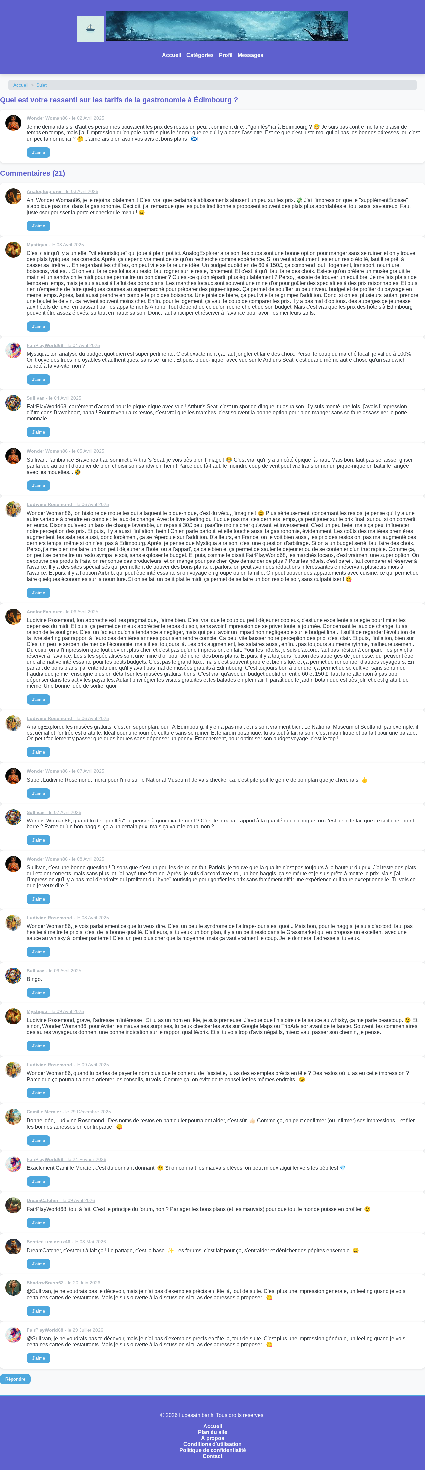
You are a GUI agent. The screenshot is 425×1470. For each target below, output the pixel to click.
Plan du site (212, 1432)
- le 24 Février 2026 (66, 1159)
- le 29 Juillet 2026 (65, 1330)
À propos (212, 1438)
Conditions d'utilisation (212, 1444)
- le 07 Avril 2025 (65, 771)
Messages (250, 55)
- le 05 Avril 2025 (65, 451)
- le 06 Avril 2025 (68, 504)
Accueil (171, 55)
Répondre (15, 1379)
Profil (225, 55)
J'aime (38, 152)
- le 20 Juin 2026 (63, 1282)
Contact (212, 1456)
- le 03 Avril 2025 (62, 191)
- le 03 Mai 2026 (66, 1241)
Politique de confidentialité (212, 1450)
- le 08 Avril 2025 (65, 859)
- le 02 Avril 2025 (65, 118)
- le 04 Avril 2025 (63, 345)
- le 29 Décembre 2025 (69, 1111)
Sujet (41, 85)
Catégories (200, 55)
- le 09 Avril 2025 (54, 970)
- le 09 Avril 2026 (61, 1200)
